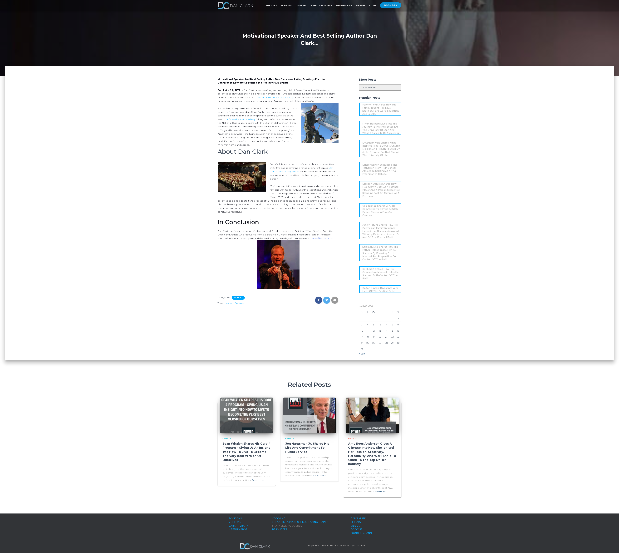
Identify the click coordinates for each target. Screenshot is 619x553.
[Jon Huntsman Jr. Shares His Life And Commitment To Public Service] (309, 415)
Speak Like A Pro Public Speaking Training (301, 522)
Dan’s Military (238, 525)
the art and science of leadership (276, 97)
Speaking (286, 5)
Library (361, 5)
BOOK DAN (235, 518)
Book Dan (390, 5)
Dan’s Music (359, 518)
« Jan (362, 353)
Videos (328, 5)
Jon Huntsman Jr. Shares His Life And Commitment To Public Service (307, 447)
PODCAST (356, 529)
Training (300, 5)
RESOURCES (279, 529)
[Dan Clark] (235, 6)
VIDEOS (355, 525)
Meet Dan (272, 5)
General (238, 298)
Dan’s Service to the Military (240, 119)
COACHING (278, 518)
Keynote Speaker (234, 303)
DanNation (316, 5)
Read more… (258, 480)
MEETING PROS (237, 529)
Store (372, 5)
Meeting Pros (344, 5)
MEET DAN (234, 522)
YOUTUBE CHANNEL (363, 533)
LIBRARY (356, 522)
